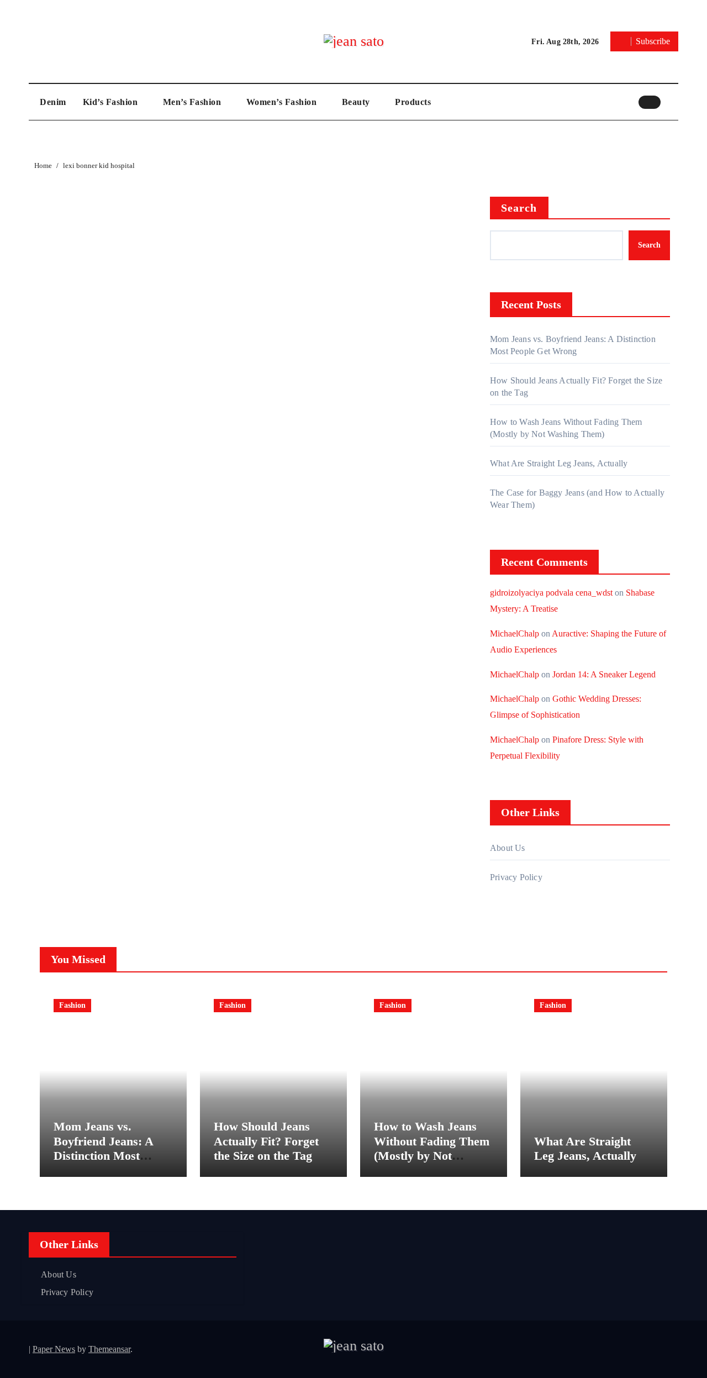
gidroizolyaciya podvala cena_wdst (551, 592)
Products (413, 102)
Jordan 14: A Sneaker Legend (604, 674)
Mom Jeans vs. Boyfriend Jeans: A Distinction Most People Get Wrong (103, 1148)
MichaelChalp (514, 633)
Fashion (72, 1005)
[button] (672, 101)
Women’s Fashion (282, 102)
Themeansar (109, 1349)
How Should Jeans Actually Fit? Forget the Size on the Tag (266, 1141)
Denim (53, 102)
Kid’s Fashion (111, 102)
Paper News (54, 1349)
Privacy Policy (516, 877)
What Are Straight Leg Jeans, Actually (558, 463)
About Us (507, 848)
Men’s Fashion (193, 102)
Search (519, 208)
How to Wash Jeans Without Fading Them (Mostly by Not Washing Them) (431, 1148)
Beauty (357, 102)
